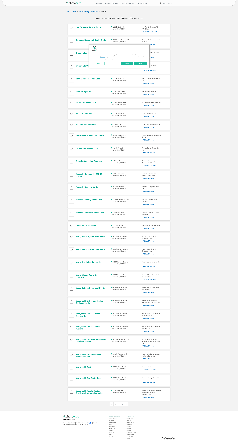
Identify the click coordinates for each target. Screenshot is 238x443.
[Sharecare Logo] (74, 2)
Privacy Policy (102, 57)
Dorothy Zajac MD (83, 91)
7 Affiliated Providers (148, 331)
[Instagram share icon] (164, 439)
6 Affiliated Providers (148, 241)
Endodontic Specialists (86, 124)
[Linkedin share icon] (167, 439)
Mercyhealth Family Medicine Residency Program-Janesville (89, 391)
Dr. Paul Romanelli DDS (86, 102)
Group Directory (84, 12)
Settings (98, 63)
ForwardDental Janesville (87, 148)
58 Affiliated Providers (149, 70)
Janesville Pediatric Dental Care (90, 212)
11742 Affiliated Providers (150, 32)
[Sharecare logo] (83, 416)
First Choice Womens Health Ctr (90, 135)
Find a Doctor (71, 12)
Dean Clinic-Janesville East (88, 78)
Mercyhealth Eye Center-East (88, 378)
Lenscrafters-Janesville (86, 225)
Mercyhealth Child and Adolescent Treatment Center (91, 340)
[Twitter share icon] (170, 439)
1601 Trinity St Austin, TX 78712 (90, 27)
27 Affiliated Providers (149, 370)
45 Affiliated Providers (149, 279)
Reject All (127, 63)
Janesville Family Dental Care (89, 199)
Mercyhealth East (83, 367)
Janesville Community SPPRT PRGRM (89, 175)
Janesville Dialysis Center (87, 186)
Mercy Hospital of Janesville (88, 262)
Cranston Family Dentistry (87, 53)
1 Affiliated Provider (148, 94)
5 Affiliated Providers (148, 153)
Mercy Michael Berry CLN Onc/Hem (87, 276)
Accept (140, 63)
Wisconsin (94, 12)
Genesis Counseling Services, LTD (89, 162)
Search (160, 3)
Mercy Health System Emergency (90, 236)
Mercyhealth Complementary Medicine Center (88, 355)
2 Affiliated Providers (148, 83)
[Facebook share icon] (161, 439)
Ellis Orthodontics (84, 113)
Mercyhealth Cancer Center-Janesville (88, 327)
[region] (119, 56)
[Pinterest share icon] (173, 439)
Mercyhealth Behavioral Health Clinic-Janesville (89, 301)
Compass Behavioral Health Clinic (91, 40)
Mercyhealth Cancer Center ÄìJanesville (88, 314)
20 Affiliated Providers (149, 166)
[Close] (147, 46)
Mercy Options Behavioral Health (90, 287)
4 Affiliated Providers (148, 267)
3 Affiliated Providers (148, 127)
